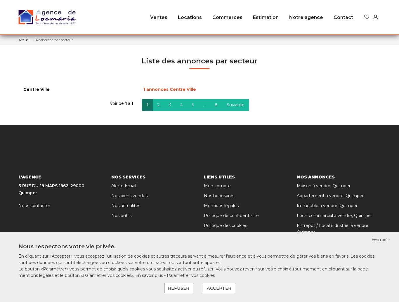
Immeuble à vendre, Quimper (327, 205)
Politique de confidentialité (231, 215)
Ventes (158, 17)
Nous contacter (34, 205)
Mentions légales (221, 205)
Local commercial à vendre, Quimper (334, 215)
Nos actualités (125, 205)
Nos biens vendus (129, 195)
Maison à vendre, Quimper (324, 185)
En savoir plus (149, 275)
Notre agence (306, 17)
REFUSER (178, 288)
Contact (343, 17)
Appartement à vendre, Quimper (330, 195)
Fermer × (381, 239)
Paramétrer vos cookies (191, 275)
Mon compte (217, 185)
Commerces (227, 17)
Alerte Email (123, 185)
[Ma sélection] (366, 17)
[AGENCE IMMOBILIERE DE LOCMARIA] (47, 17)
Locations (190, 17)
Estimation (266, 17)
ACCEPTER (219, 288)
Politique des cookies (225, 225)
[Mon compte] (376, 17)
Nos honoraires (219, 195)
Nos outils (121, 215)
